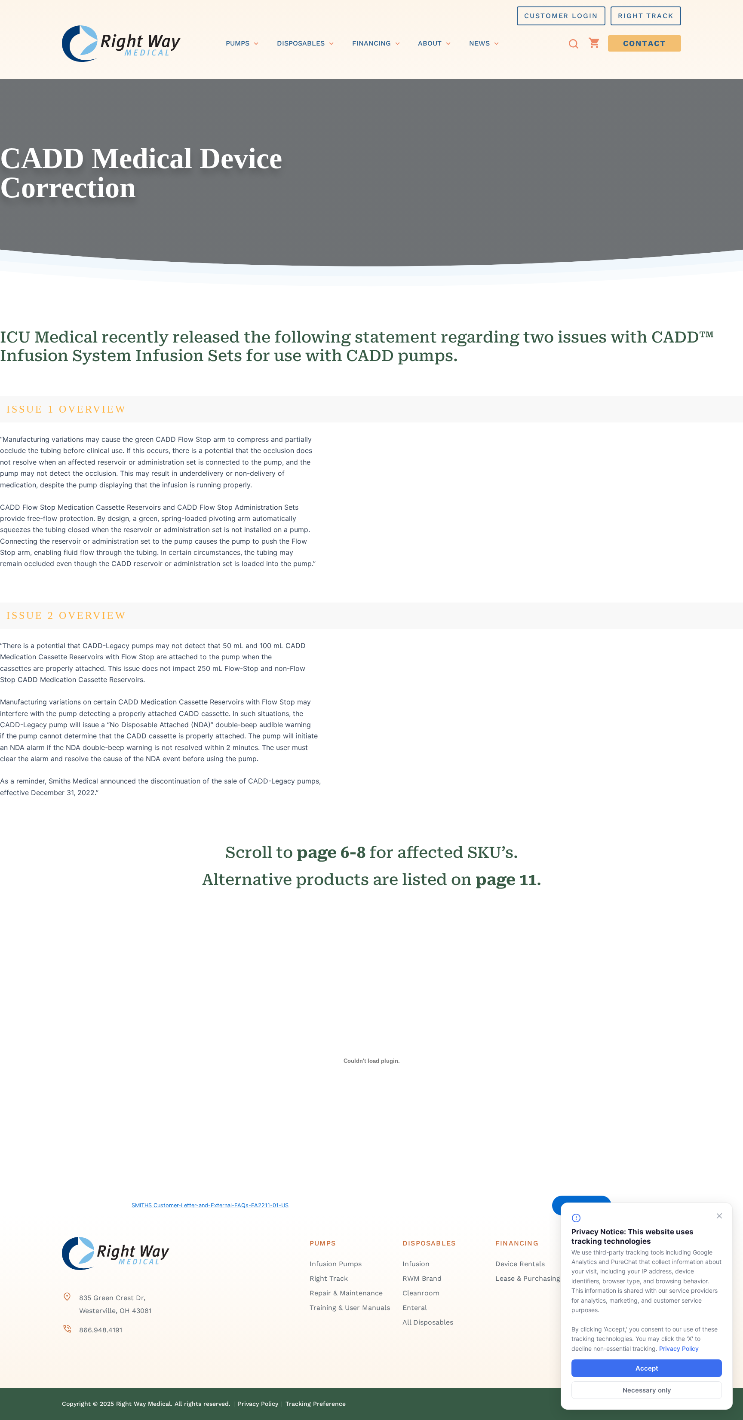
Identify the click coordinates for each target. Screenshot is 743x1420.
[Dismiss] (719, 1216)
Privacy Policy (679, 1348)
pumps (237, 43)
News (479, 43)
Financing (371, 43)
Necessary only (647, 1390)
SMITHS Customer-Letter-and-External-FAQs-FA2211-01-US (210, 1205)
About (430, 43)
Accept (647, 1368)
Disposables (301, 43)
